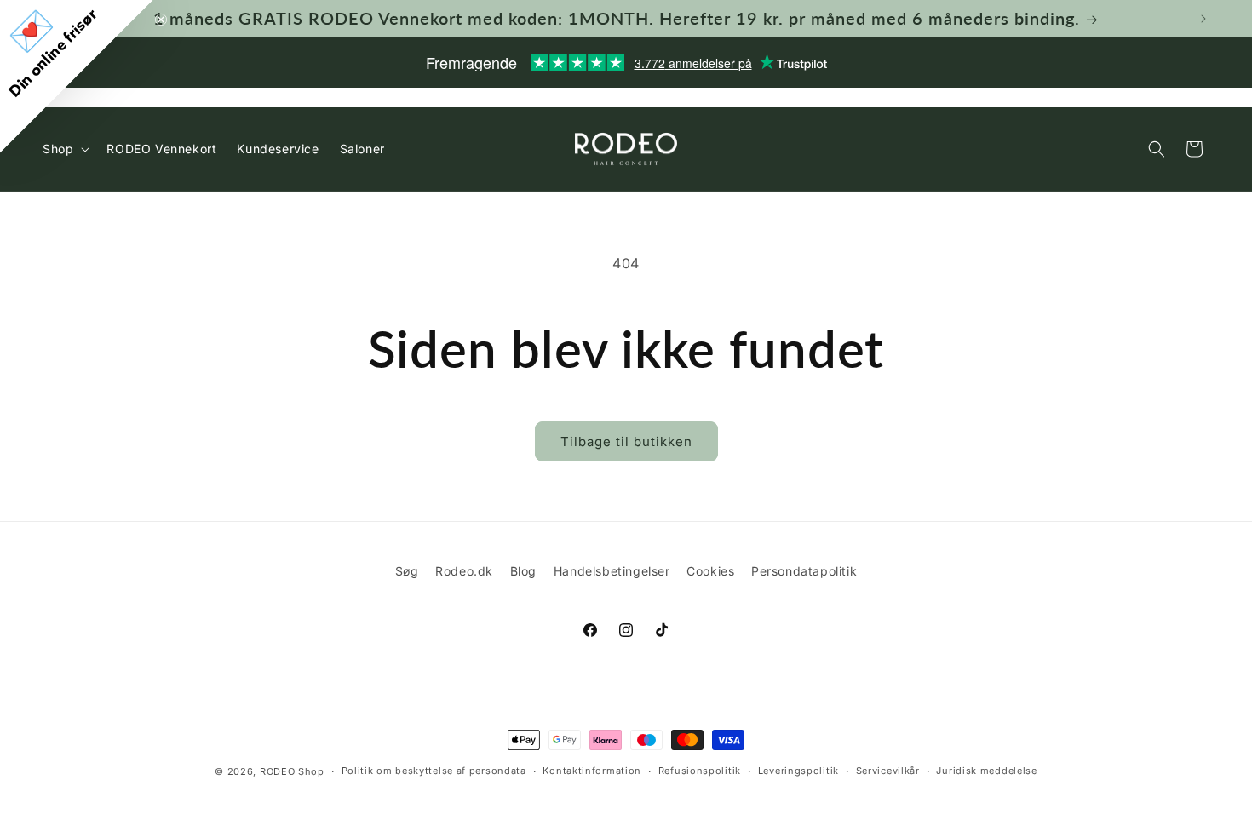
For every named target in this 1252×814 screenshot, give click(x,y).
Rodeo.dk (464, 571)
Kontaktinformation (592, 771)
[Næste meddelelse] (1203, 19)
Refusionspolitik (699, 771)
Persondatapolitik (804, 571)
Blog (523, 571)
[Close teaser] (161, 20)
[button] (1156, 149)
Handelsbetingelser (612, 571)
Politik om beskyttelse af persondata (434, 771)
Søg (407, 571)
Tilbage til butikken (626, 441)
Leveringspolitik (798, 771)
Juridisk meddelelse (986, 771)
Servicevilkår (888, 771)
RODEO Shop (292, 771)
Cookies (710, 571)
